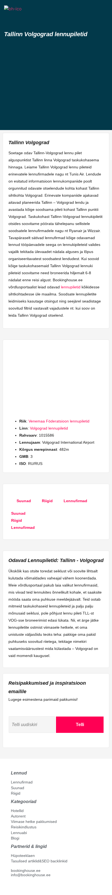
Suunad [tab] (24, 501)
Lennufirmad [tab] (75, 501)
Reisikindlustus (23, 827)
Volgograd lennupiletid (49, 428)
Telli (80, 724)
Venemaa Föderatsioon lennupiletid (59, 421)
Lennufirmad (22, 782)
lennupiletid (70, 287)
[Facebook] (13, 887)
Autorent (18, 816)
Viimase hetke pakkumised (34, 821)
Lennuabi (19, 833)
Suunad (17, 788)
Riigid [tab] (47, 501)
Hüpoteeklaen (23, 855)
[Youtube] (19, 887)
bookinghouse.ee (26, 870)
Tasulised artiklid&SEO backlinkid (39, 861)
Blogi (15, 838)
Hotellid (17, 810)
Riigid (15, 793)
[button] (9, 18)
